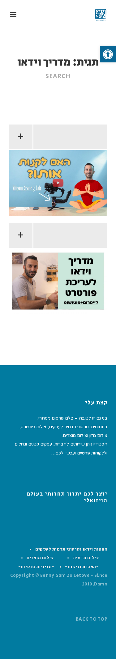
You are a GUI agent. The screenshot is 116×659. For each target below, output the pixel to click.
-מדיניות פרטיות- (36, 567)
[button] (108, 54)
